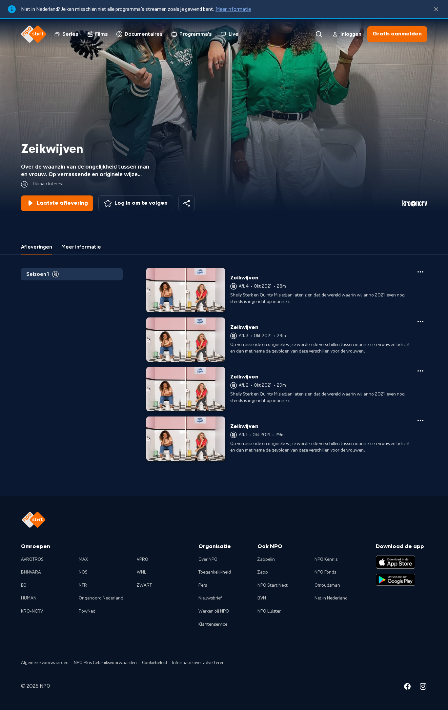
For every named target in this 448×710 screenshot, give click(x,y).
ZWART (144, 585)
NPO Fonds (325, 572)
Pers (202, 585)
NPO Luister (269, 611)
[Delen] (186, 203)
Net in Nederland (331, 598)
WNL (141, 572)
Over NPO (207, 559)
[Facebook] (407, 687)
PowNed (87, 611)
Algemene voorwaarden (45, 662)
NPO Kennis (326, 559)
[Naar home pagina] (34, 34)
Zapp (262, 572)
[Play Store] (395, 580)
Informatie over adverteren (198, 662)
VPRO (142, 559)
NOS (83, 572)
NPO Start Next (272, 585)
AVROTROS (32, 559)
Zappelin (266, 559)
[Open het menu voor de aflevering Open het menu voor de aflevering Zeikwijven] (420, 272)
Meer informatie (233, 9)
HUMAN (28, 598)
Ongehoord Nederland (101, 598)
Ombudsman (327, 585)
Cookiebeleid (154, 662)
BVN (261, 598)
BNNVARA (31, 572)
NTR (83, 585)
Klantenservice (212, 624)
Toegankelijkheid (214, 572)
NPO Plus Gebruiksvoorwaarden (105, 662)
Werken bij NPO (213, 611)
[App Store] (395, 562)
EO (24, 585)
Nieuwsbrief (210, 598)
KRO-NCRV (32, 611)
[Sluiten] (436, 9)
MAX (83, 559)
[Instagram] (423, 687)
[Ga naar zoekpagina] (318, 34)
